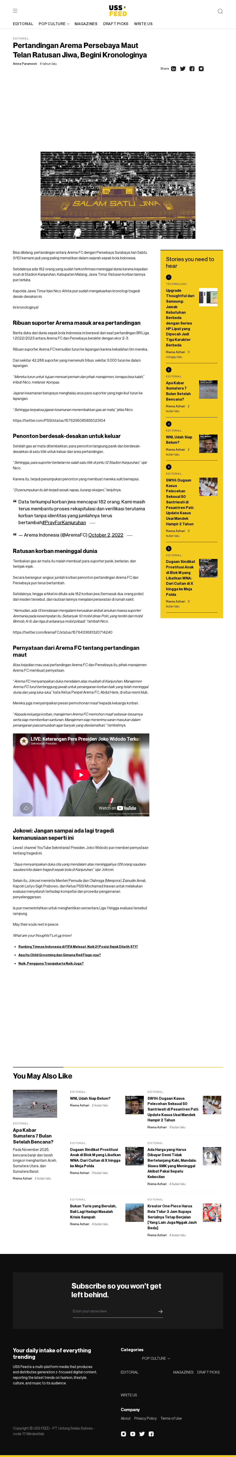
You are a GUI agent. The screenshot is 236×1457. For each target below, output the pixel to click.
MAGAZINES (183, 1372)
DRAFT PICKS (208, 1372)
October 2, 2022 (105, 535)
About (126, 1418)
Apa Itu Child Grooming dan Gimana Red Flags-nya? (59, 955)
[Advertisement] (118, 117)
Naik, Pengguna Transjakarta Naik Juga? (51, 963)
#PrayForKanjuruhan (64, 522)
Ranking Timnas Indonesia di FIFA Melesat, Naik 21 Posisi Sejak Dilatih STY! (78, 947)
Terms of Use (171, 1418)
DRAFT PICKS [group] (116, 23)
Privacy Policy (145, 1418)
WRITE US (129, 1395)
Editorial (21, 38)
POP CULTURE (52, 23)
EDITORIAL (130, 1372)
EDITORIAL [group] (23, 23)
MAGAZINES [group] (86, 23)
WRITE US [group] (143, 23)
